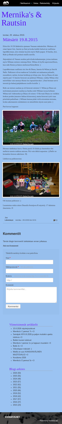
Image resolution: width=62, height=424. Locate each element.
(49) (17, 379)
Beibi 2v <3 (17, 346)
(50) (17, 373)
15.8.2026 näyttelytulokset (24, 328)
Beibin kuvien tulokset (22, 340)
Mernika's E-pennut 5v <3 (23, 360)
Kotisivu (27, 276)
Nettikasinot (25, 3)
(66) (17, 390)
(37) (17, 402)
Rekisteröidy (45, 3)
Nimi (8, 258)
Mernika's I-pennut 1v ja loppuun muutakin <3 (32, 343)
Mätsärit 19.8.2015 (20, 40)
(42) (17, 396)
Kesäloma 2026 (19, 357)
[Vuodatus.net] (12, 417)
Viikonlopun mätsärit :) (22, 349)
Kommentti (9, 285)
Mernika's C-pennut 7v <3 (23, 331)
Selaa (36, 3)
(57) (17, 382)
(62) (17, 384)
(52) (17, 393)
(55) (17, 376)
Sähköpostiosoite (19, 267)
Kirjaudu (55, 3)
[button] (31, 3)
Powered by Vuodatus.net (49, 420)
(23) (17, 405)
